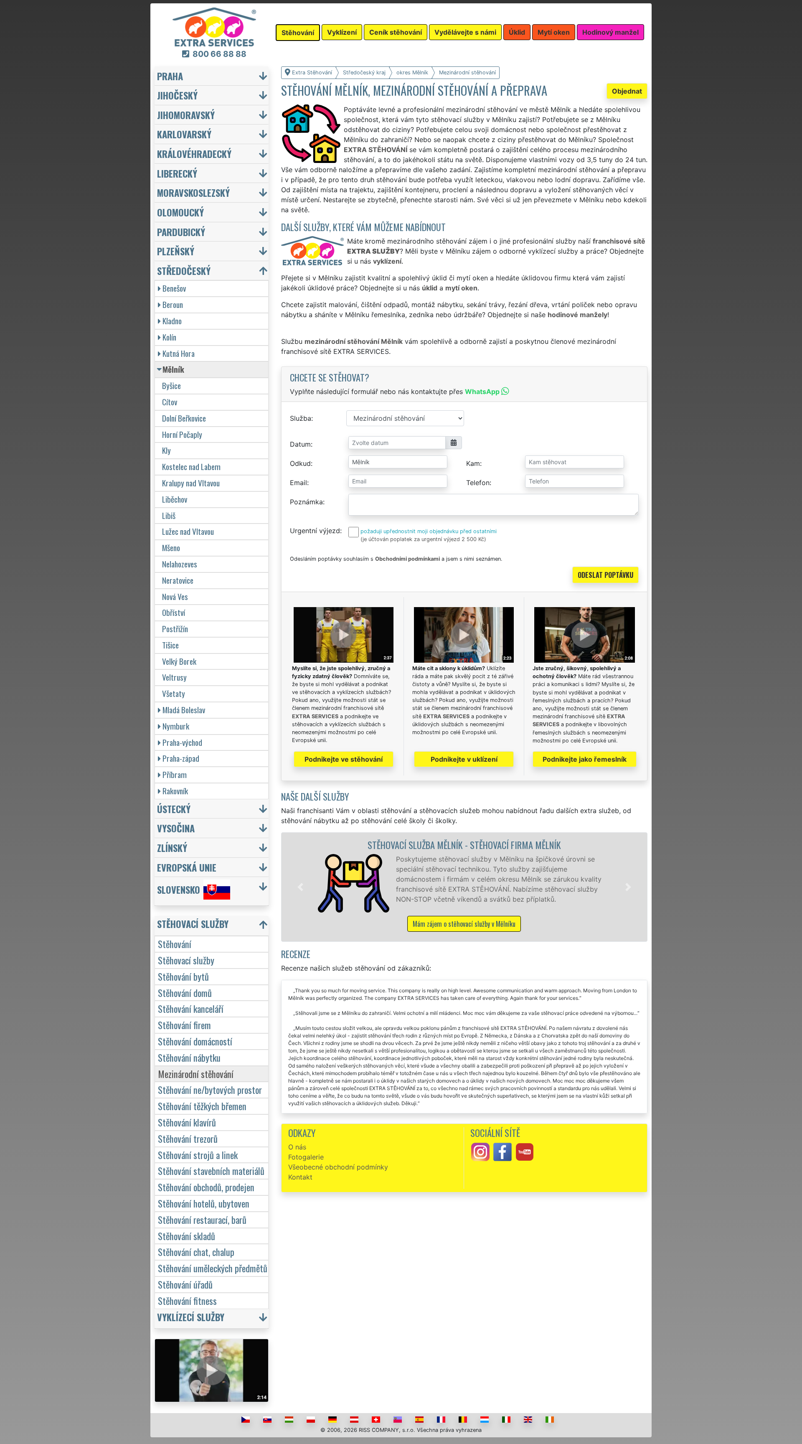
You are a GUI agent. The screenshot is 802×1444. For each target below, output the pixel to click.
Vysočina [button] (176, 828)
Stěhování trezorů (188, 1138)
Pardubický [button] (181, 232)
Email (298, 482)
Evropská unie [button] (186, 867)
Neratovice (177, 580)
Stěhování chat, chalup (196, 1251)
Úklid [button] (517, 32)
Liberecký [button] (177, 173)
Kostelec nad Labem (191, 466)
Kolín (169, 337)
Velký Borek (179, 661)
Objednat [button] (627, 91)
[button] (300, 887)
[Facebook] (502, 1151)
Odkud (300, 463)
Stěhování (174, 944)
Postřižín (175, 629)
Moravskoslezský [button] (193, 192)
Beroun (172, 304)
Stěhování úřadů (185, 1284)
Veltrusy (174, 677)
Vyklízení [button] (342, 32)
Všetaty (173, 693)
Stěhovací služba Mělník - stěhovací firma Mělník (464, 845)
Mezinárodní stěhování (195, 1073)
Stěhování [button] (298, 32)
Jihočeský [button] (177, 95)
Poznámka (306, 502)
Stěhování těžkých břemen (202, 1106)
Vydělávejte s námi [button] (465, 32)
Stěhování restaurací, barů (202, 1219)
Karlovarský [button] (184, 134)
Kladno (172, 321)
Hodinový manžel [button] (610, 32)
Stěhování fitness (187, 1300)
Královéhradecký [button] (194, 153)
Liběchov (174, 499)
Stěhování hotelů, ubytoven (203, 1203)
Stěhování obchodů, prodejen (206, 1187)
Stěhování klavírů (187, 1122)
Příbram (174, 774)
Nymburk (175, 726)
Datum (300, 444)
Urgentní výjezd (315, 530)
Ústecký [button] (173, 809)
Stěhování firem (184, 1025)
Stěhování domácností (195, 1041)
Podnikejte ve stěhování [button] (344, 759)
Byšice (171, 385)
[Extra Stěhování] (214, 26)
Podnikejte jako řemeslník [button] (585, 759)
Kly (166, 450)
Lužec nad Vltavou (188, 531)
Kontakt (300, 1177)
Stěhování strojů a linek (198, 1155)
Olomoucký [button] (180, 212)
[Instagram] (480, 1151)
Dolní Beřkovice (184, 418)
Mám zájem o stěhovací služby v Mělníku (464, 924)
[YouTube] (525, 1151)
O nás (297, 1147)
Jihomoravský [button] (186, 115)
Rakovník (175, 791)
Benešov (174, 288)
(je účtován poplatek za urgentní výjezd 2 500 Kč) (423, 539)
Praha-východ (182, 742)
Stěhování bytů (183, 976)
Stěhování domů (185, 992)
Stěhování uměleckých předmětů (212, 1268)
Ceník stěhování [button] (395, 32)
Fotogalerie (306, 1157)
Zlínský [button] (172, 847)
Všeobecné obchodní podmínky (338, 1167)
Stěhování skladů (186, 1236)
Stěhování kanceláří (190, 1008)
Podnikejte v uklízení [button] (464, 759)
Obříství (173, 612)
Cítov (169, 402)
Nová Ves (175, 596)
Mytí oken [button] (554, 32)
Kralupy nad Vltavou (191, 483)
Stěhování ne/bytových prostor (210, 1089)
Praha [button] (170, 76)
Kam (473, 463)
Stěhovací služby (186, 960)
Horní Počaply (182, 434)
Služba (300, 418)
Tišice (170, 645)
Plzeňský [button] (175, 251)
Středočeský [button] (184, 270)
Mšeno (171, 548)
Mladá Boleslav (183, 710)
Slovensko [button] (178, 890)
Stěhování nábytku (189, 1057)
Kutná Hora (178, 353)
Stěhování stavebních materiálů (211, 1170)
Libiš (168, 515)
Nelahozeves (179, 564)
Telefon (478, 482)
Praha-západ (180, 758)
